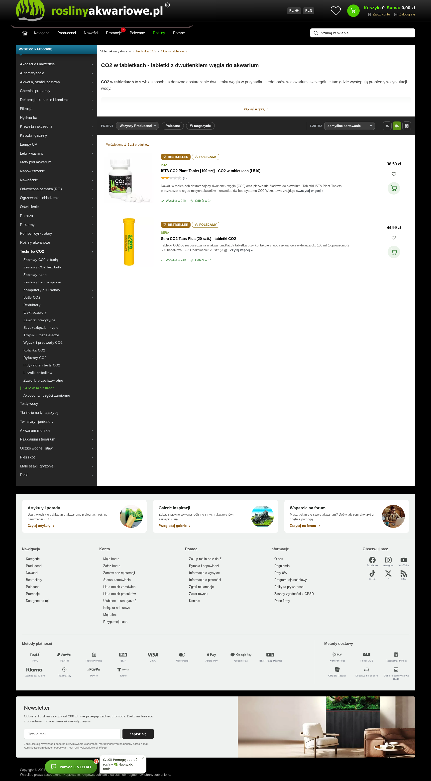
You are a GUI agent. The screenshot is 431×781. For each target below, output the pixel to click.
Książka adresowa (116, 608)
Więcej (103, 747)
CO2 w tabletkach (174, 51)
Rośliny (159, 33)
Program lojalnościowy (290, 580)
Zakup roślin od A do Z (205, 559)
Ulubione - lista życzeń (119, 601)
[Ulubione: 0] (335, 10)
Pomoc (179, 33)
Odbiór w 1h (203, 201)
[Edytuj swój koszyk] (353, 10)
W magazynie (200, 126)
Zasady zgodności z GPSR (294, 594)
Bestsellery (34, 580)
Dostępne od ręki (38, 601)
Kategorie (41, 33)
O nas (278, 559)
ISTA (164, 164)
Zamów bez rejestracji (119, 573)
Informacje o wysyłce (204, 573)
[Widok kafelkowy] (406, 125)
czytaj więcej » (256, 109)
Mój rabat (110, 615)
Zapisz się (138, 734)
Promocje (115, 32)
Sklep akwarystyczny (115, 51)
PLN (308, 10)
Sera (165, 232)
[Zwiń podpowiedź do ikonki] (143, 758)
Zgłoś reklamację (201, 587)
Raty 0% (280, 573)
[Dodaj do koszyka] (394, 188)
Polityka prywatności (289, 587)
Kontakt (194, 601)
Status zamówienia (117, 580)
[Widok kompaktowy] (387, 125)
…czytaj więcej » (310, 191)
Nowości (91, 33)
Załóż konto (111, 566)
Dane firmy (282, 601)
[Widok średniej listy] (397, 125)
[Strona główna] (25, 33)
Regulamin (282, 566)
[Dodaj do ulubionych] (393, 174)
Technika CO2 (146, 51)
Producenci (66, 33)
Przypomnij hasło (115, 622)
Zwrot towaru (198, 594)
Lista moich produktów (119, 594)
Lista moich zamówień (119, 587)
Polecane (137, 33)
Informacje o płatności (205, 580)
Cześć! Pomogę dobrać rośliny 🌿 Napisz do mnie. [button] (120, 764)
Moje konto (111, 559)
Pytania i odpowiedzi (204, 566)
